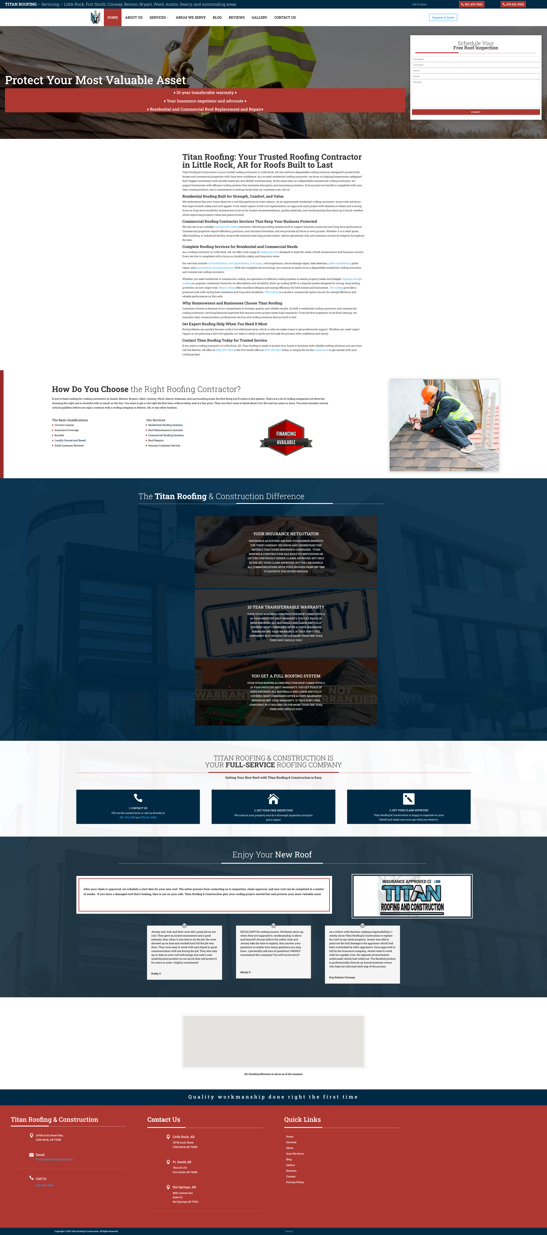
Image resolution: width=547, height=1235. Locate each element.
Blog (217, 17)
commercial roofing (226, 226)
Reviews (237, 17)
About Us (133, 17)
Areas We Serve (191, 17)
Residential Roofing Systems (165, 425)
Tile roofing (336, 287)
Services (158, 17)
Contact (290, 1176)
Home (112, 17)
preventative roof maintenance (214, 267)
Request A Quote (443, 17)
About (289, 1148)
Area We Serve (295, 1154)
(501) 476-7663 (224, 350)
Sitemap (289, 1231)
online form (321, 350)
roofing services (269, 252)
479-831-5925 (515, 4)
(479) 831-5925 (148, 817)
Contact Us (285, 17)
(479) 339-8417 (272, 350)
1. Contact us (138, 808)
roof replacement (238, 263)
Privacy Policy (295, 1182)
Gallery (259, 17)
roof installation (217, 263)
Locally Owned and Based (70, 440)
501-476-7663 (473, 4)
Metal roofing (227, 287)
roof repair (256, 263)
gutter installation (339, 263)
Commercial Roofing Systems (166, 435)
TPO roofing (271, 292)
